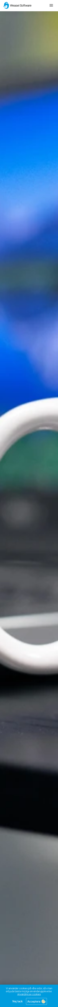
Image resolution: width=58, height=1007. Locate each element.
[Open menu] (51, 5)
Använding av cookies (29, 994)
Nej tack (17, 1001)
